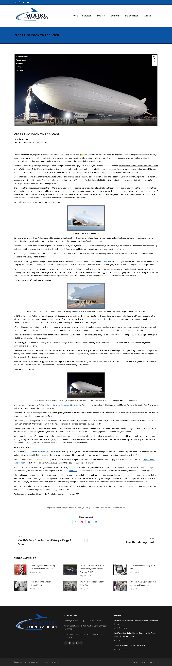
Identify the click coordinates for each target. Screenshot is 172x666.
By (106, 508)
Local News (20, 70)
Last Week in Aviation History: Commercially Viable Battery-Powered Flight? (92, 568)
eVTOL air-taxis (30, 452)
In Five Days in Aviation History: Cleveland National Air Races (43, 567)
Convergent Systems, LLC (149, 662)
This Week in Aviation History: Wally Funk (92, 583)
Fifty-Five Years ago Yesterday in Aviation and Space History (143, 583)
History (18, 67)
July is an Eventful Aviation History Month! (40, 583)
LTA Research (107, 261)
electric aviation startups (48, 452)
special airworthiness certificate (62, 405)
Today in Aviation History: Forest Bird (143, 567)
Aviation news (21, 60)
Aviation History (22, 57)
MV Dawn (73, 470)
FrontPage (19, 63)
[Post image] (20, 569)
